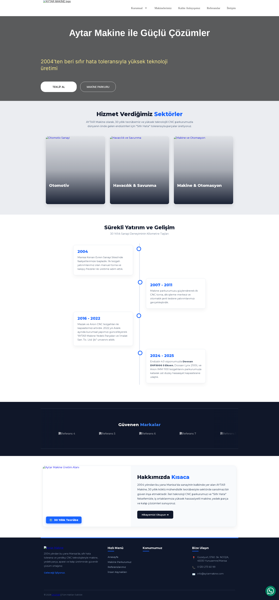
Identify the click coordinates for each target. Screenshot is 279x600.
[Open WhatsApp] (270, 591)
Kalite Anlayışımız (189, 8)
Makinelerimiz (163, 8)
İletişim (231, 8)
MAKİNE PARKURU (98, 86)
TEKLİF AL (58, 86)
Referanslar (213, 8)
